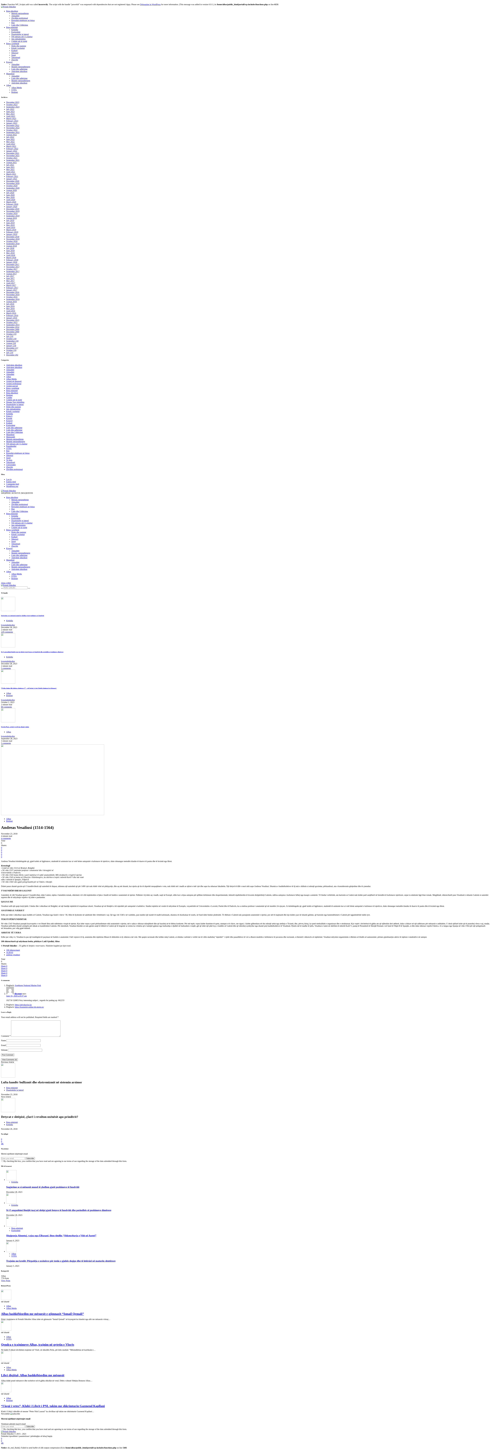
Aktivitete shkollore (19, 71)
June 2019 (10, 223)
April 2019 (10, 227)
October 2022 (11, 130)
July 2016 (10, 304)
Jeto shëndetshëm (18, 39)
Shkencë (14, 53)
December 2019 (12, 209)
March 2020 (11, 202)
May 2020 (10, 197)
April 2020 (10, 200)
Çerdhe (9, 397)
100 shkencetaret (13, 950)
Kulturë (14, 50)
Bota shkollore (12, 11)
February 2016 (12, 315)
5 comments (6, 668)
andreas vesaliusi (13, 955)
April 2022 (10, 144)
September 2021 (12, 160)
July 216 (9, 352)
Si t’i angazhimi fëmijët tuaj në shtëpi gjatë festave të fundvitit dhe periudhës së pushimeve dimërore (32, 652)
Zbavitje (14, 60)
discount (18, 994)
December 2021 (12, 153)
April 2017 (10, 283)
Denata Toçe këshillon (15, 402)
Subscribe (30, 1158)
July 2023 (10, 109)
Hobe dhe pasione (18, 46)
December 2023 (12, 102)
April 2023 (10, 116)
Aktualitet (15, 16)
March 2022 (11, 146)
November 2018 (12, 239)
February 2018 (12, 260)
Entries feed (11, 482)
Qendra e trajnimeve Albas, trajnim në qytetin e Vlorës (37, 1344)
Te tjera (9, 460)
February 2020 (12, 204)
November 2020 (12, 183)
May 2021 (10, 169)
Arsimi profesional (13, 384)
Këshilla (14, 30)
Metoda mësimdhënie (20, 13)
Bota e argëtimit (12, 43)
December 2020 (12, 181)
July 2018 (10, 248)
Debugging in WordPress (150, 4)
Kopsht (9, 418)
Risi (13, 23)
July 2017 (10, 276)
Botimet (14, 92)
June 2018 (10, 251)
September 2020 (12, 188)
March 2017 (11, 285)
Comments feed (12, 484)
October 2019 (11, 213)
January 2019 (11, 234)
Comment (6, 1036)
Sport (13, 55)
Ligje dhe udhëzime (19, 69)
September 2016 (12, 299)
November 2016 (12, 295)
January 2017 (11, 290)
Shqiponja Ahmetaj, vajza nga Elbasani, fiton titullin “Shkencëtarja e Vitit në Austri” (51, 1235)
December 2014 (12, 327)
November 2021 (12, 156)
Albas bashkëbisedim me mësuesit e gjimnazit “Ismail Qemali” (42, 1313)
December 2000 (12, 332)
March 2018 (11, 257)
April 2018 (10, 255)
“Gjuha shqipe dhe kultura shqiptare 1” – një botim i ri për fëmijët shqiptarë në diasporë (29, 688)
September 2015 (12, 325)
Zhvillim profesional (19, 18)
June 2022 (10, 139)
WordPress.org (12, 486)
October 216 (11, 350)
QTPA (14, 90)
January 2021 (11, 179)
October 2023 (11, 105)
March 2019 (11, 230)
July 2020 (10, 193)
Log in (9, 479)
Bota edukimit (12, 27)
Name (3, 1040)
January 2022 (11, 151)
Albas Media (16, 88)
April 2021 (10, 172)
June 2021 (10, 167)
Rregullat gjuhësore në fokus (23, 20)
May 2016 (10, 308)
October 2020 (11, 186)
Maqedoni (10, 74)
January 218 (11, 346)
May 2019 (10, 225)
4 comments (6, 838)
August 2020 (11, 190)
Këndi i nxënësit (18, 48)
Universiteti (11, 465)
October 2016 (11, 297)
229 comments (7, 632)
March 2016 (11, 313)
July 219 (9, 336)
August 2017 (11, 274)
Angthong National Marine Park (28, 985)
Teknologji (15, 57)
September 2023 (12, 107)
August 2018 (11, 246)
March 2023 (11, 118)
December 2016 (12, 292)
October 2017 (11, 269)
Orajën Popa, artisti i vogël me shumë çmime (15, 727)
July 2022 (10, 137)
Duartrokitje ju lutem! (20, 34)
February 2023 (12, 121)
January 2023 (11, 123)
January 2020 (11, 206)
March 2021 (11, 174)
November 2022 (12, 128)
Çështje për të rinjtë (19, 41)
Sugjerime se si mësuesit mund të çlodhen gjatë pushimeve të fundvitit (22, 615)
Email (3, 1045)
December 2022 (12, 125)
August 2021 (11, 162)
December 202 (12, 355)
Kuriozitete (15, 32)
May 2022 (10, 142)
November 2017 (12, 267)
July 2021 (10, 165)
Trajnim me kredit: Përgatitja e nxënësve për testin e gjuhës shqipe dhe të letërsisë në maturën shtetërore (61, 1261)
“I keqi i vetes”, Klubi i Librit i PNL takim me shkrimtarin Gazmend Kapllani (53, 1406)
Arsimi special (12, 386)
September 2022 (12, 132)
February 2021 (12, 176)
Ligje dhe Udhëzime (19, 25)
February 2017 (12, 288)
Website (4, 1050)
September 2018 (12, 244)
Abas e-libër (6, 583)
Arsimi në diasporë (14, 381)
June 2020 (10, 195)
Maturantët (10, 437)
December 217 (12, 348)
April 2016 (10, 311)
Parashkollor (11, 446)
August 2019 (11, 218)
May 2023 (10, 114)
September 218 (12, 341)
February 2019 (12, 232)
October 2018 (11, 241)
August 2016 (11, 302)
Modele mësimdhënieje (20, 67)
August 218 (11, 343)
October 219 (11, 334)
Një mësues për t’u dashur (21, 37)
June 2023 (10, 111)
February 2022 (12, 149)
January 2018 (11, 262)
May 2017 (10, 281)
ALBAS (9, 952)
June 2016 (10, 306)
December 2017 (12, 264)
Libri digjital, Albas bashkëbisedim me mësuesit (32, 1375)
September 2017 (12, 271)
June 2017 (10, 278)
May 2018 (10, 253)
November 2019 (12, 211)
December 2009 (12, 329)
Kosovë (9, 62)
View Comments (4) (9, 1060)
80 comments (6, 707)
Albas (8, 85)
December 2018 (12, 237)
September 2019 (12, 216)
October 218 (11, 339)
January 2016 (11, 318)
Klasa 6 (9, 416)
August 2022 (11, 135)
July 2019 (10, 220)
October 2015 (11, 322)
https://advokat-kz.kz (23, 1005)
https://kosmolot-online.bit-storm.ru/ (29, 1007)
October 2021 (11, 158)
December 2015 (12, 320)
